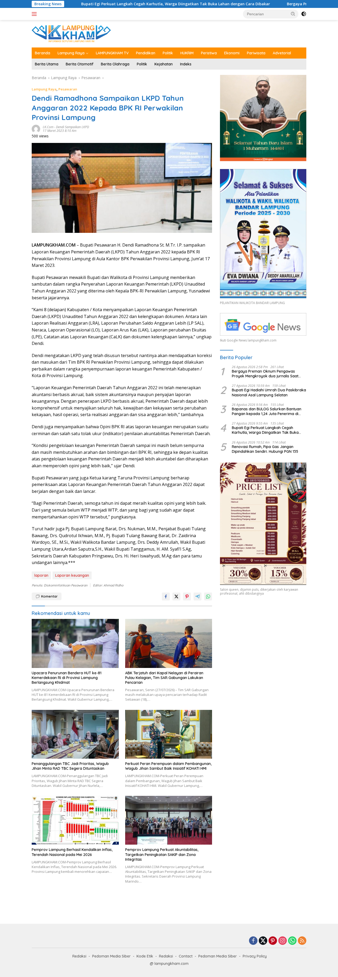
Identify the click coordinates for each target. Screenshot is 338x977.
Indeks (185, 64)
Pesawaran (67, 89)
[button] (293, 13)
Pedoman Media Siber (111, 956)
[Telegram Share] (197, 596)
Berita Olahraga (115, 64)
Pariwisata (256, 53)
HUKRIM (187, 53)
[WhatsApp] (292, 941)
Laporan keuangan (72, 575)
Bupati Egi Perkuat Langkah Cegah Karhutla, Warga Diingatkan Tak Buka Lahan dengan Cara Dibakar (129, 4)
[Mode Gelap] (303, 13)
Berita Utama (46, 64)
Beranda (42, 53)
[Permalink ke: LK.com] (36, 128)
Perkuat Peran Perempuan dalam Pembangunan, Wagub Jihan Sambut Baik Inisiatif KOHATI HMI (168, 766)
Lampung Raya (71, 53)
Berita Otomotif (79, 64)
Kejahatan (163, 64)
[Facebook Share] (166, 596)
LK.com (48, 127)
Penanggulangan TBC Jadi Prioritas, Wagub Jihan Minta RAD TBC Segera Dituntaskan (70, 766)
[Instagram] (282, 941)
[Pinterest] (273, 941)
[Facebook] (253, 941)
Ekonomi (232, 53)
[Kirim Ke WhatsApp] (208, 596)
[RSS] (302, 941)
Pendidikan (145, 53)
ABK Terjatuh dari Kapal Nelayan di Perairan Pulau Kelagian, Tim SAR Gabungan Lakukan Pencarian (164, 678)
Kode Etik (145, 956)
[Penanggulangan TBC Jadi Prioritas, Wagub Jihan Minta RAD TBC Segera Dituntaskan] (75, 734)
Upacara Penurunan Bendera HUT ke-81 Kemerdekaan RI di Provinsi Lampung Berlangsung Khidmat (66, 678)
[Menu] (35, 13)
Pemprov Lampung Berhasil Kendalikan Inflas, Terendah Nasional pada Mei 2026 (72, 852)
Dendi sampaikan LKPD (72, 127)
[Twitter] (263, 941)
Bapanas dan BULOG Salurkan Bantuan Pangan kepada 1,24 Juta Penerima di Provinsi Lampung (266, 411)
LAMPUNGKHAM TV (112, 53)
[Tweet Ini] (176, 596)
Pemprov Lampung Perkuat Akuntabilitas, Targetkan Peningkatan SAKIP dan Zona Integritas (161, 854)
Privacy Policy (255, 956)
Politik (168, 53)
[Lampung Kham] (71, 33)
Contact (186, 956)
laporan (41, 575)
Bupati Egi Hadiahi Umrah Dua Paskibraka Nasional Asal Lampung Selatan (269, 392)
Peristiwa (209, 53)
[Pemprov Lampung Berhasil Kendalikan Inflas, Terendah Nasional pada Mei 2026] (75, 820)
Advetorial (282, 53)
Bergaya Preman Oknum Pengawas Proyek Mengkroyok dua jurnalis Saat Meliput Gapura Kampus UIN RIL (265, 373)
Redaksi (79, 956)
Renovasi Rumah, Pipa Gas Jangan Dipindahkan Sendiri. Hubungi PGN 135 (265, 449)
